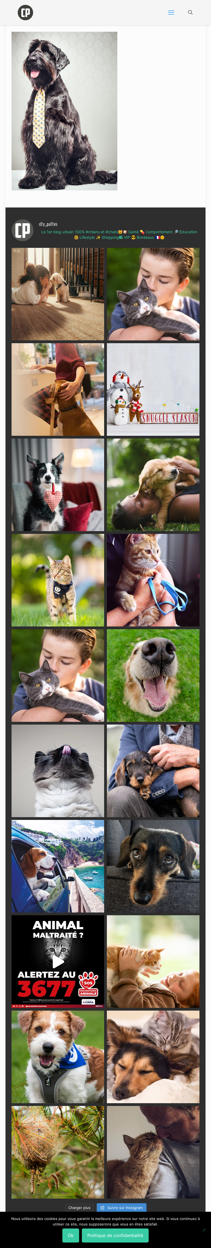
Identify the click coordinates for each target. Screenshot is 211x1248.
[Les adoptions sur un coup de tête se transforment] (58, 485)
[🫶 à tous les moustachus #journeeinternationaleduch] (58, 771)
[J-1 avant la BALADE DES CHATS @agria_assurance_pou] (58, 580)
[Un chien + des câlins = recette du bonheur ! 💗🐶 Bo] (153, 675)
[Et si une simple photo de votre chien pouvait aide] (58, 294)
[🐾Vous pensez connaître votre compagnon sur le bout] (153, 294)
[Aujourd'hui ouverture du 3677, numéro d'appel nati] (58, 961)
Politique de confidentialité (115, 1235)
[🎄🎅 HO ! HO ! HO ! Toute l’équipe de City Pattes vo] (153, 389)
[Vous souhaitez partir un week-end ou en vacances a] (58, 866)
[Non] (204, 1230)
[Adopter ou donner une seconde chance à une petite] (153, 771)
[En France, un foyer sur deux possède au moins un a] (153, 961)
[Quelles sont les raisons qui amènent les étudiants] (153, 580)
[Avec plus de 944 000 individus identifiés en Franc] (153, 1152)
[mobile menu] (171, 12)
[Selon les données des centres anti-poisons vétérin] (58, 1152)
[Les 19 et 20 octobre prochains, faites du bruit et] (58, 675)
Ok (71, 1235)
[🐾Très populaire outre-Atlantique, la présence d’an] (58, 389)
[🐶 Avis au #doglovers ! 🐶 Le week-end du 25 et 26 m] (58, 1057)
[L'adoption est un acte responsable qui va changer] (153, 485)
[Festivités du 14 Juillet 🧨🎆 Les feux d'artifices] (153, 866)
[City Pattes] (25, 12)
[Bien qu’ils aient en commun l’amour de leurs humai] (153, 1057)
